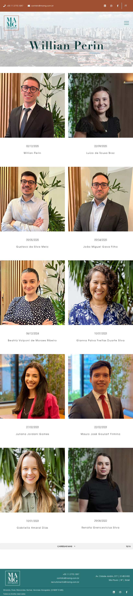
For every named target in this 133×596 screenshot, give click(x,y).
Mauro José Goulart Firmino (101, 434)
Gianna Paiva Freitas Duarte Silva (100, 340)
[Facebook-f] (118, 6)
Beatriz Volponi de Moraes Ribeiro (32, 340)
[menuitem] (125, 6)
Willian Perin (32, 153)
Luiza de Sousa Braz (100, 153)
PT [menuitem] (126, 5)
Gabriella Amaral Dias (32, 527)
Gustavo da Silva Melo (32, 246)
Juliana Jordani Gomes (32, 434)
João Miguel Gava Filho (100, 246)
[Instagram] (111, 6)
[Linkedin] (105, 6)
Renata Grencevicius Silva (101, 527)
